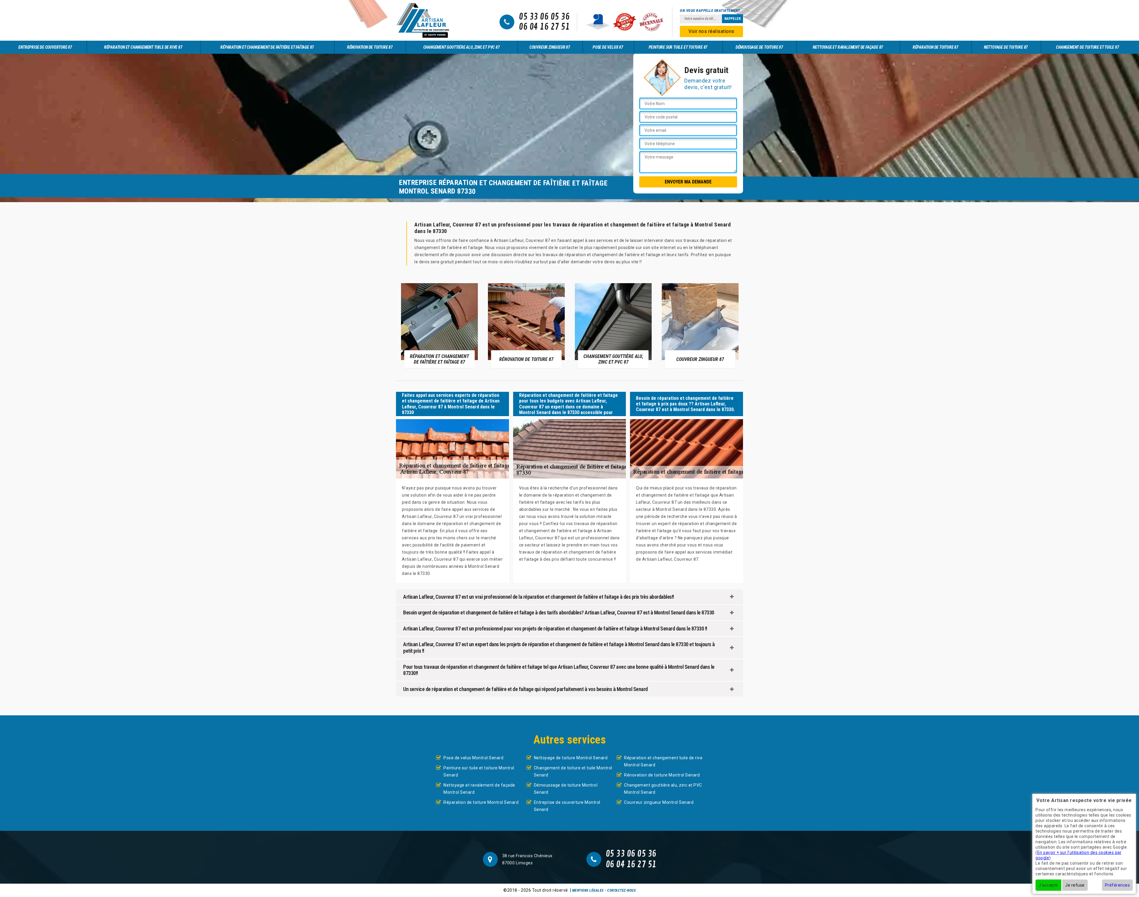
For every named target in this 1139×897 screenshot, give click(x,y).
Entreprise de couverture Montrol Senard (567, 806)
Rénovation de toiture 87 (370, 47)
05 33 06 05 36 (544, 16)
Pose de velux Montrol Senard (473, 757)
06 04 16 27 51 (544, 27)
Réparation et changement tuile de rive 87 (143, 47)
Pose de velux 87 (608, 47)
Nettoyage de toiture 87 (1006, 47)
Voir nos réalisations (711, 31)
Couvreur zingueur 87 (549, 47)
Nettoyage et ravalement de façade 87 (848, 47)
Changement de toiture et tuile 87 (1087, 47)
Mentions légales (588, 890)
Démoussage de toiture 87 (759, 47)
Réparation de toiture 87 (935, 47)
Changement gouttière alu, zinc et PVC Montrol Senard (663, 789)
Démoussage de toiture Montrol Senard (566, 789)
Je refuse (1075, 885)
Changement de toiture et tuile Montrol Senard (573, 771)
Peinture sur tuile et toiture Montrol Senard (478, 771)
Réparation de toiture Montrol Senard (480, 802)
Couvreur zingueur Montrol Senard (658, 802)
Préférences (1117, 885)
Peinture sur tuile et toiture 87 (678, 47)
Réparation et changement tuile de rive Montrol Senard (663, 761)
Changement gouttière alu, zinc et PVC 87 (461, 47)
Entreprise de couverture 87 (45, 47)
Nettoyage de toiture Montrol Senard (571, 757)
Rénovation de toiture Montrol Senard (662, 775)
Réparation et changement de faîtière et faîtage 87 (267, 47)
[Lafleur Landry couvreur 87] (422, 20)
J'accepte (1048, 885)
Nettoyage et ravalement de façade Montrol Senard (479, 789)
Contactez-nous (621, 890)
